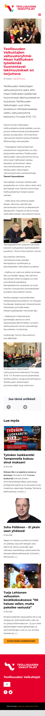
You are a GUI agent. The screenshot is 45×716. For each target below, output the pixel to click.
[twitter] (10, 692)
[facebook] (5, 692)
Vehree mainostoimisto (28, 706)
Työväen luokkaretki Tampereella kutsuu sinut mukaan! (19, 458)
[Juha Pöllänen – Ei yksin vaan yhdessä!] (22, 510)
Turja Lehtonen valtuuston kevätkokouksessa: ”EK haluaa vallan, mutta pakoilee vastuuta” (21, 600)
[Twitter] (25, 407)
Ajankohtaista (19, 79)
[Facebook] (8, 407)
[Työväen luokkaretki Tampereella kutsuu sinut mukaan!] (22, 438)
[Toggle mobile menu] (39, 14)
